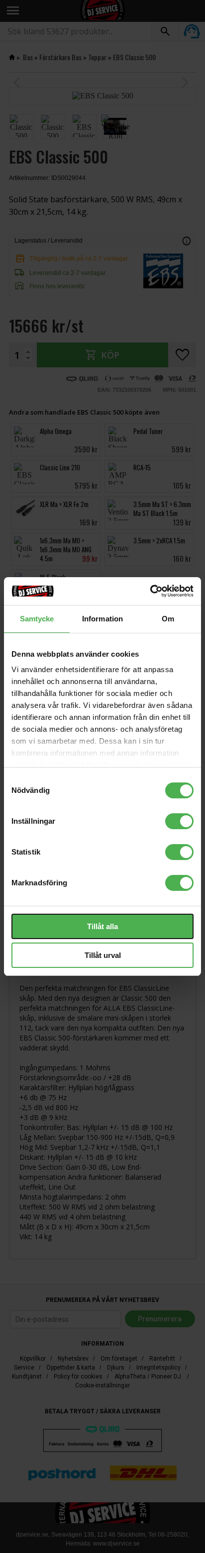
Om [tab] (168, 618)
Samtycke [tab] (37, 618)
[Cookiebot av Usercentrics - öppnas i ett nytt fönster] (150, 591)
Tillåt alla (102, 926)
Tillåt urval (103, 955)
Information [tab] (102, 618)
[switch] (179, 821)
